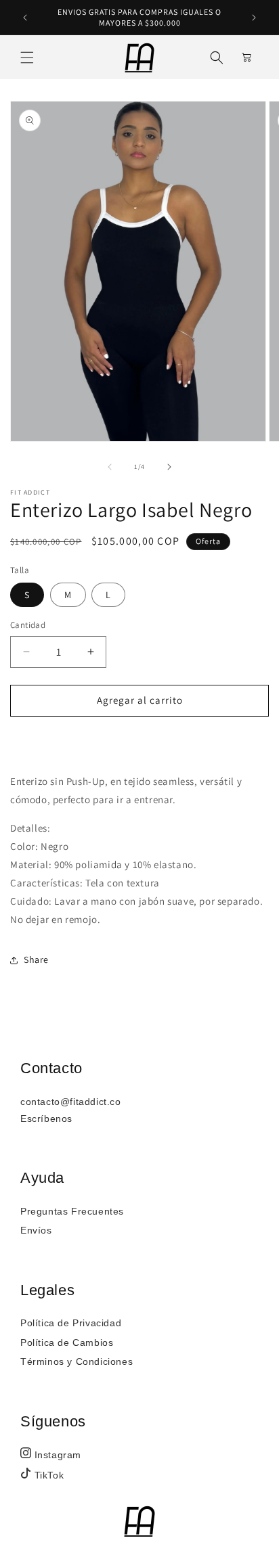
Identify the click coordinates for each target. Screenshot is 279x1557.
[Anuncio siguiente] (254, 17)
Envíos (36, 1230)
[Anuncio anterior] (25, 17)
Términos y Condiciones (76, 1361)
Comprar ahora (139, 739)
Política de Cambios (66, 1342)
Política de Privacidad (70, 1322)
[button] (27, 57)
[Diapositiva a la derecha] (169, 467)
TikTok (47, 1475)
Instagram (56, 1454)
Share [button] (36, 959)
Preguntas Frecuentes (72, 1211)
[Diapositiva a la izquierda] (110, 467)
